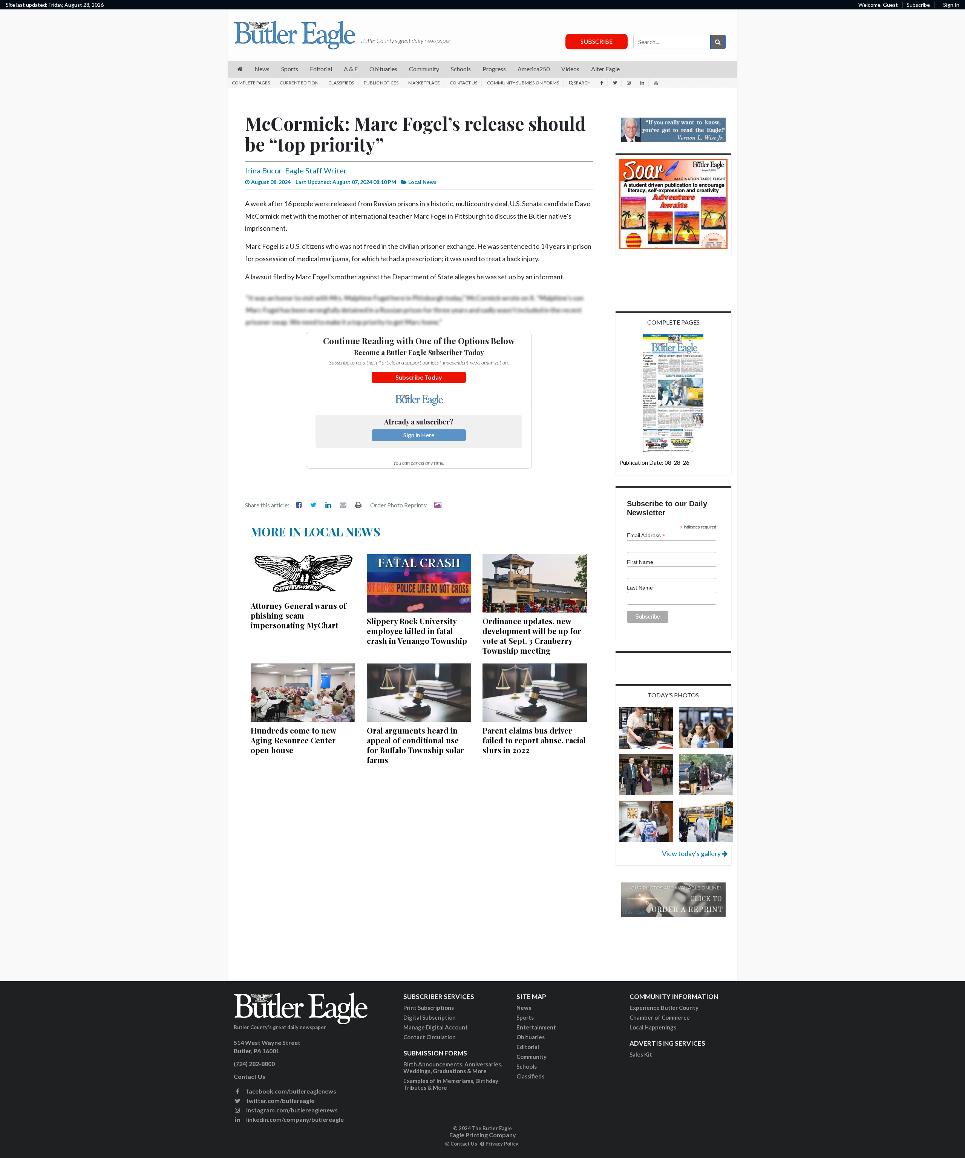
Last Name (640, 588)
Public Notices (381, 83)
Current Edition (299, 83)
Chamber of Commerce (660, 1017)
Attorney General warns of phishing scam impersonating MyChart (298, 615)
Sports (525, 1017)
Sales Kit (641, 1054)
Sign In (951, 5)
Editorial (527, 1046)
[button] (240, 69)
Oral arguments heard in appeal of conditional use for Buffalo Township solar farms (415, 745)
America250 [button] (534, 68)
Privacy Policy (501, 1144)
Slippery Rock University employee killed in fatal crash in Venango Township (417, 631)
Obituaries (530, 1037)
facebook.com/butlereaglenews (290, 1091)
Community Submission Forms (523, 83)
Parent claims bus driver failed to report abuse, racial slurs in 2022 (534, 740)
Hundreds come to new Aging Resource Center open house (293, 740)
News (523, 1007)
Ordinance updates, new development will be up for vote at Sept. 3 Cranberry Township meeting (531, 636)
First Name (640, 562)
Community (531, 1056)
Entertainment (536, 1027)
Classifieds (341, 83)
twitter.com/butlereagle (279, 1100)
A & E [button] (351, 68)
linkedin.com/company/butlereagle (294, 1119)
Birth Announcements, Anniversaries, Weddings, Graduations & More (452, 1067)
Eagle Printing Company (482, 1134)
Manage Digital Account (435, 1027)
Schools (526, 1066)
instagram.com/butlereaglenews (291, 1110)
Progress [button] (494, 68)
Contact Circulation (429, 1037)
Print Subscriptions (428, 1007)
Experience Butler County (664, 1007)
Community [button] (424, 68)
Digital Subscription (429, 1017)
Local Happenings (653, 1027)
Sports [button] (289, 68)
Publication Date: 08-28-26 (654, 462)
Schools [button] (461, 68)
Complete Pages (251, 83)
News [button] (262, 68)
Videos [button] (570, 68)
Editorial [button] (321, 68)
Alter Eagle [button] (605, 68)
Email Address (646, 535)
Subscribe (918, 5)
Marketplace (424, 83)
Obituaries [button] (383, 68)
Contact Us (463, 83)
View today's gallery (692, 853)
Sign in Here (418, 434)
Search (582, 83)
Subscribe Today (418, 377)
